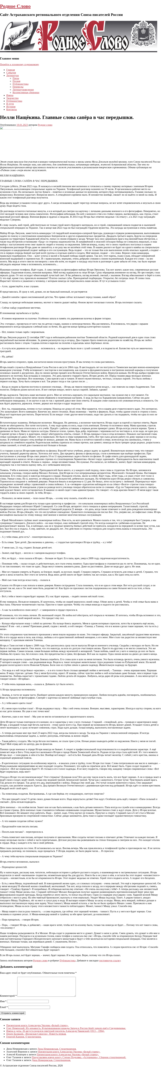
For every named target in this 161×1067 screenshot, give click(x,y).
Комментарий (8, 995)
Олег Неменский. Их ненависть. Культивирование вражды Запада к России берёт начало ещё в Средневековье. (66, 1028)
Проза (16, 78)
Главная (10, 69)
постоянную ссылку (109, 960)
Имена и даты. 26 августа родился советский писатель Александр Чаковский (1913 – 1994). (55, 1031)
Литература (12, 75)
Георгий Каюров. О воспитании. (24, 1036)
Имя (3, 1001)
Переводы (18, 86)
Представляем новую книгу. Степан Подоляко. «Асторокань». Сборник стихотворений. (79, 1057)
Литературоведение (23, 89)
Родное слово (45, 125)
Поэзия (16, 81)
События (11, 72)
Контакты (11, 109)
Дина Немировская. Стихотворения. (56, 1048)
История (10, 106)
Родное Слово (15, 6)
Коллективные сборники (26, 92)
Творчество (12, 98)
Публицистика (20, 84)
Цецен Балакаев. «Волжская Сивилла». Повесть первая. (36, 1034)
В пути (10, 103)
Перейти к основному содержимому (19, 64)
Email (4, 1007)
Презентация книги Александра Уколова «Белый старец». (37, 1025)
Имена (9, 95)
